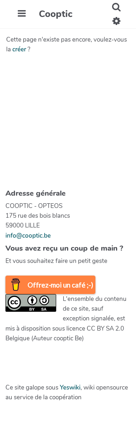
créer (19, 49)
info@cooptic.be (28, 235)
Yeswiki (70, 387)
